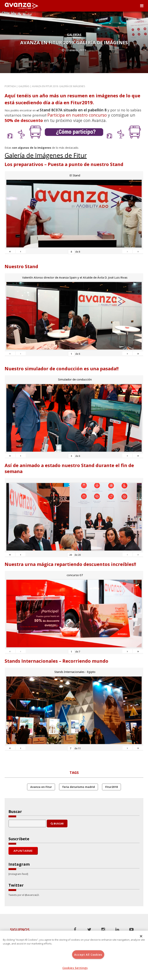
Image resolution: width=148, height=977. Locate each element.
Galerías (74, 35)
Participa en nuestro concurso (77, 115)
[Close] (141, 936)
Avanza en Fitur (41, 787)
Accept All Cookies (88, 954)
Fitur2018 (111, 787)
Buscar (58, 823)
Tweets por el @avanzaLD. (24, 895)
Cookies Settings (75, 968)
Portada (10, 86)
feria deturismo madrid (78, 787)
